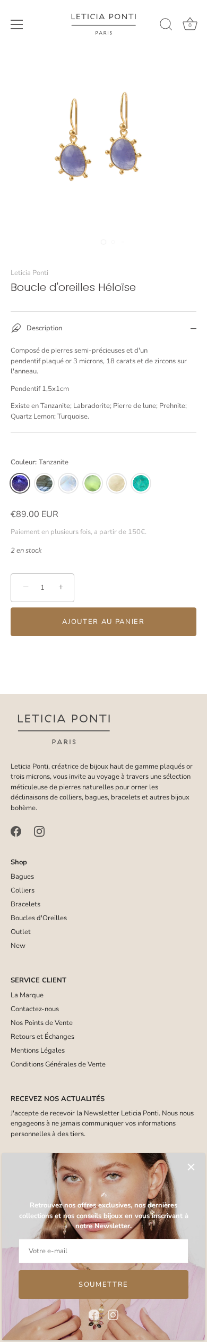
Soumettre (103, 1284)
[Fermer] (191, 1167)
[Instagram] (113, 1314)
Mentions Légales (38, 1050)
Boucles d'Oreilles (39, 918)
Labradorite (44, 483)
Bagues (22, 876)
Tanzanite (20, 483)
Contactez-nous (35, 1009)
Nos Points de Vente (42, 1023)
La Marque (27, 995)
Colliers (22, 890)
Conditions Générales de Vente (58, 1064)
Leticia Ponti (29, 273)
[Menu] (17, 24)
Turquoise (141, 483)
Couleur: (39, 463)
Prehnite (92, 483)
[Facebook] (94, 1314)
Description (43, 329)
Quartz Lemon (116, 483)
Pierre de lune (68, 483)
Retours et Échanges (42, 1036)
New (18, 946)
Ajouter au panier (103, 622)
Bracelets (25, 904)
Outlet (21, 932)
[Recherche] (166, 26)
